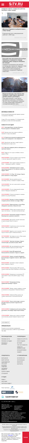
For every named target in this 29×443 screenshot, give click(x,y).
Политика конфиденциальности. (9, 421)
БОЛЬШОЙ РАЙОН (21, 350)
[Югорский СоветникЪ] (20, 392)
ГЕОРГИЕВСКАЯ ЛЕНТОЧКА (5, 362)
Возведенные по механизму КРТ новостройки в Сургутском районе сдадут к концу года (12, 276)
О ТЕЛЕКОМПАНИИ (22, 355)
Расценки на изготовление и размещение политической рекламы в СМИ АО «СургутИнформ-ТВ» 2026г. (13, 329)
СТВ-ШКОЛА (4, 373)
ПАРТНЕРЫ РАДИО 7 (6, 383)
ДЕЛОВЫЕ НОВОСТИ (7, 111)
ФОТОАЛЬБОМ (21, 360)
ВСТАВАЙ (19, 343)
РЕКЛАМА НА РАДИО (6, 341)
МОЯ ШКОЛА (4, 358)
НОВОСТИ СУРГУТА (22, 339)
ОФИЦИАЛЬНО (5, 325)
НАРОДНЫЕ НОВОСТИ (4, 369)
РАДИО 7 (3, 379)
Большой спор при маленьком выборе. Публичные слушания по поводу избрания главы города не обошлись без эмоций (14, 60)
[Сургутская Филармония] (13, 387)
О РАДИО (3, 376)
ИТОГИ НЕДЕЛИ (21, 341)
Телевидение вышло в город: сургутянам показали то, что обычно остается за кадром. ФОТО (13, 169)
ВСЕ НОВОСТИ (5, 322)
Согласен (26, 437)
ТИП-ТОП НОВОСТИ (22, 345)
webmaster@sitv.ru (18, 406)
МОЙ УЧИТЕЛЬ (5, 360)
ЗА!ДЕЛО (19, 352)
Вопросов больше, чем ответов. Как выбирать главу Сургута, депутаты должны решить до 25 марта (13, 95)
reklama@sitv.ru (18, 407)
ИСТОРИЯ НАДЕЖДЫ (4, 366)
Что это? (10, 435)
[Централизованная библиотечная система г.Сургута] (8, 392)
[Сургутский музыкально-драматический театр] (12, 396)
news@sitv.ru (17, 408)
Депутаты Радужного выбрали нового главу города (14, 30)
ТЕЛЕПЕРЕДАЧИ (21, 336)
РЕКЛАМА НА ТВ (5, 339)
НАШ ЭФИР (4, 381)
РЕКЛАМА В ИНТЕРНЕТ (4, 343)
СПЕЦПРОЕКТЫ (5, 355)
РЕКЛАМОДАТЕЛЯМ (6, 336)
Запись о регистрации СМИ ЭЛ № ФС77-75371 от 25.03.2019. (16, 425)
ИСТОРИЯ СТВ (21, 358)
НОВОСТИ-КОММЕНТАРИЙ (21, 347)
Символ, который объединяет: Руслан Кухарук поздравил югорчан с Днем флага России (13, 258)
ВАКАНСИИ (20, 362)
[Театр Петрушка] (3, 396)
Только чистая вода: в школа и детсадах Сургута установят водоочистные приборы (13, 303)
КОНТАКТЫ (20, 364)
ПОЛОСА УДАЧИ (5, 371)
